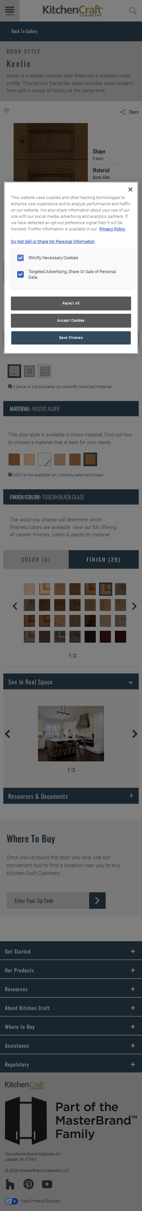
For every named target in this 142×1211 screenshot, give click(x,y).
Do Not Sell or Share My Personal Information (53, 241)
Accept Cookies (71, 320)
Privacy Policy (112, 228)
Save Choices (71, 337)
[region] (71, 268)
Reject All (71, 303)
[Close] (130, 189)
